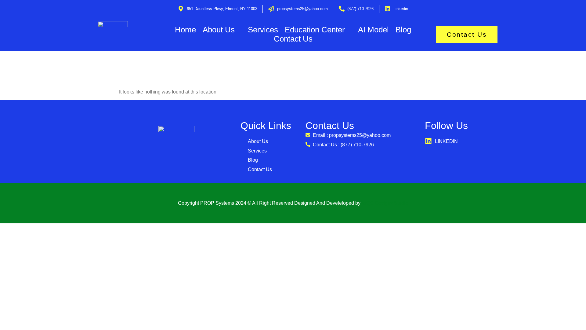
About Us (219, 29)
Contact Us (293, 39)
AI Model (373, 29)
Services (263, 29)
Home (185, 29)
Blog (403, 29)
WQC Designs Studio (385, 203)
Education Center (315, 29)
